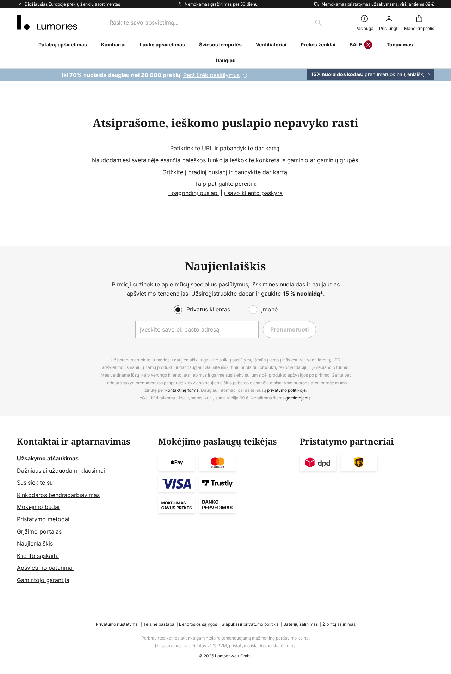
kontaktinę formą (182, 390)
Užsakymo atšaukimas (48, 458)
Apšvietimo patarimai (45, 568)
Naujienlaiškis (35, 543)
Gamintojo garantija (43, 580)
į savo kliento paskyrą (253, 193)
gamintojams (297, 398)
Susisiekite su (35, 482)
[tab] (84, 511)
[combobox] (216, 22)
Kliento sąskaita (38, 556)
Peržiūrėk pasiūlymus (211, 75)
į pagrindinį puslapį (193, 193)
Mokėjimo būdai (38, 507)
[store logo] (47, 22)
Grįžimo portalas (39, 531)
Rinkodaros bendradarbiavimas (58, 495)
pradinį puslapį (207, 172)
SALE (356, 45)
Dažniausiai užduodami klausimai (61, 470)
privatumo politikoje (286, 390)
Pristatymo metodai (43, 519)
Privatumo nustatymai (117, 624)
